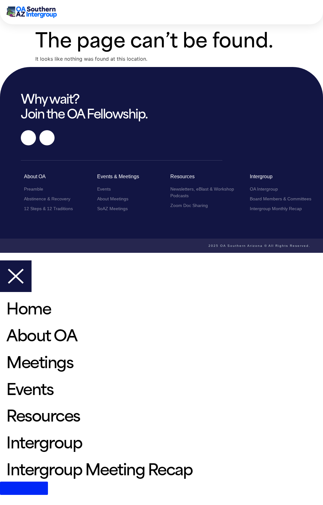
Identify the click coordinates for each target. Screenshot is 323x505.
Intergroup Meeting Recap (99, 468)
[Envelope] (47, 137)
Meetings (39, 361)
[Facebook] (28, 137)
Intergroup (44, 441)
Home (28, 307)
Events (29, 387)
